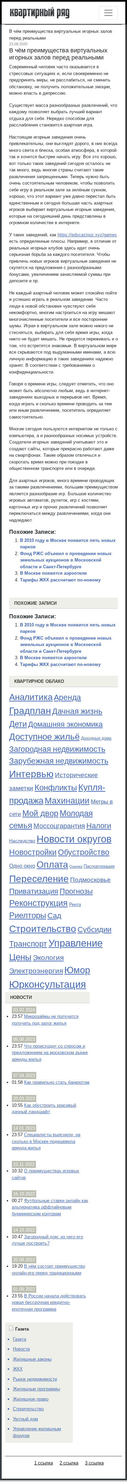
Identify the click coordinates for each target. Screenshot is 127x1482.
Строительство (42, 928)
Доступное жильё (44, 737)
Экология (48, 957)
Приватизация (33, 891)
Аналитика (30, 697)
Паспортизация (99, 866)
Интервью (31, 773)
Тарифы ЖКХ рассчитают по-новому (60, 579)
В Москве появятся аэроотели (53, 573)
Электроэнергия (36, 971)
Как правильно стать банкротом (56, 1082)
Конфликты (56, 787)
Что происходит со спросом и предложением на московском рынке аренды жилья (50, 1053)
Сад (54, 915)
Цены (20, 957)
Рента (75, 904)
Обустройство (83, 852)
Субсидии (94, 929)
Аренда (67, 697)
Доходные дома (96, 738)
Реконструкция (38, 903)
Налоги (98, 825)
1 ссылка (43, 1462)
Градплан (30, 711)
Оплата (52, 864)
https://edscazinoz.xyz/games (87, 234)
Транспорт (28, 943)
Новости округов (74, 838)
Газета (19, 1339)
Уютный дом (25, 1418)
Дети (18, 723)
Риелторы (27, 915)
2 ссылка (69, 1462)
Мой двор (40, 813)
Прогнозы (76, 891)
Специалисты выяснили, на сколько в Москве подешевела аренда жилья (46, 1141)
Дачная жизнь (77, 711)
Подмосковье (90, 879)
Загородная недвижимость (57, 749)
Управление (75, 943)
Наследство (22, 840)
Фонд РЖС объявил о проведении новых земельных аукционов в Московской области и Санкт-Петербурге (65, 560)
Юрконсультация (47, 984)
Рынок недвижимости (35, 1379)
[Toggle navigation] (108, 13)
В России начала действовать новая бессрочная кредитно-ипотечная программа (49, 1302)
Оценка (75, 866)
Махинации (67, 800)
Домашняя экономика (65, 724)
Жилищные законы (32, 1359)
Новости (21, 997)
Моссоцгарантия (59, 826)
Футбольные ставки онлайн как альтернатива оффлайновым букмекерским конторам (50, 1207)
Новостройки (33, 852)
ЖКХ (18, 1368)
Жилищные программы (36, 1388)
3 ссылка (94, 1462)
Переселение (39, 879)
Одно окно (22, 866)
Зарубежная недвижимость (58, 761)
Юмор (77, 970)
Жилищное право (30, 1399)
